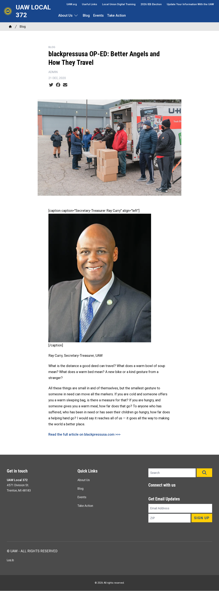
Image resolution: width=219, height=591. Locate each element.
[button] (204, 472)
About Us (65, 15)
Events (98, 15)
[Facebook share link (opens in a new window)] (58, 84)
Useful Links (89, 4)
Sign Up (202, 518)
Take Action (116, 15)
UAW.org (72, 4)
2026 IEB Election (151, 4)
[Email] (65, 84)
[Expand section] (76, 15)
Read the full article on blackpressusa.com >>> (84, 434)
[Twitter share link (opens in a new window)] (51, 84)
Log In (10, 560)
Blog (86, 15)
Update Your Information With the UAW (190, 4)
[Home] (10, 26)
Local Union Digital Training (119, 4)
